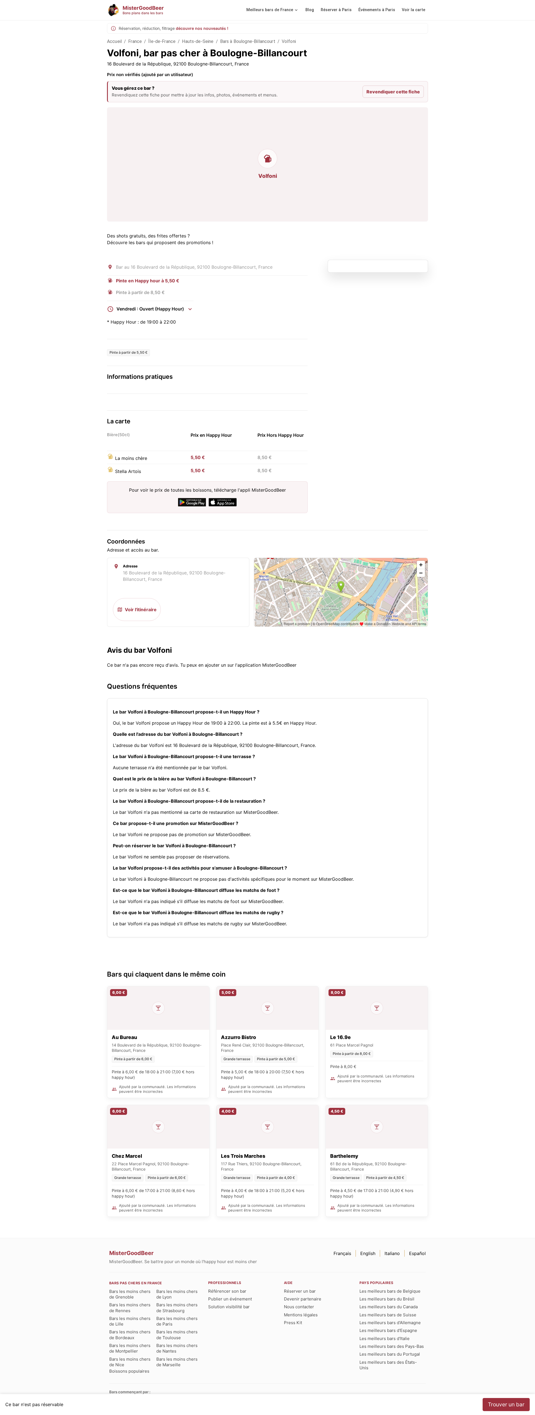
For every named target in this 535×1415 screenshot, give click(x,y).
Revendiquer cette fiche (393, 91)
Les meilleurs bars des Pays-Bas (391, 1346)
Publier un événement (230, 1299)
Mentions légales (301, 1314)
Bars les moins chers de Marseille (177, 1361)
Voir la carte (413, 10)
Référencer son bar (227, 1291)
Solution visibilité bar (229, 1306)
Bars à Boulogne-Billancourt (247, 41)
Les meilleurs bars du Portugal (389, 1354)
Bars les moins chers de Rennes (129, 1307)
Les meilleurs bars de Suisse (387, 1314)
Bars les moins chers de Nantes (177, 1348)
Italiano (392, 1253)
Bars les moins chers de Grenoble (129, 1294)
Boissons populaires (129, 1371)
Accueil (114, 41)
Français (342, 1253)
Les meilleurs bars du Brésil (386, 1299)
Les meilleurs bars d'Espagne (388, 1330)
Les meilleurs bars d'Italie (384, 1338)
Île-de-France (162, 41)
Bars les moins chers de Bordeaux (129, 1334)
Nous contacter (299, 1306)
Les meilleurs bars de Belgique (389, 1291)
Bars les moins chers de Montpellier (129, 1348)
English (367, 1253)
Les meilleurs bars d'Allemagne (390, 1322)
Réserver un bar (300, 1291)
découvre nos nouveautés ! (202, 28)
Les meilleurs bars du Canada (388, 1306)
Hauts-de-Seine (197, 41)
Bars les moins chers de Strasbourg (177, 1307)
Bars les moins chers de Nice (129, 1361)
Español (417, 1253)
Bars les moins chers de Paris (177, 1321)
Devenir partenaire (302, 1299)
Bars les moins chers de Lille (129, 1321)
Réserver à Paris (336, 10)
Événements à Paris (376, 10)
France (135, 41)
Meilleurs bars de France (269, 10)
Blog (309, 10)
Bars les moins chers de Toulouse (177, 1334)
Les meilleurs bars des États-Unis (388, 1365)
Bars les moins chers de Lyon (177, 1294)
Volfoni (289, 41)
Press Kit (293, 1322)
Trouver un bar (506, 1404)
